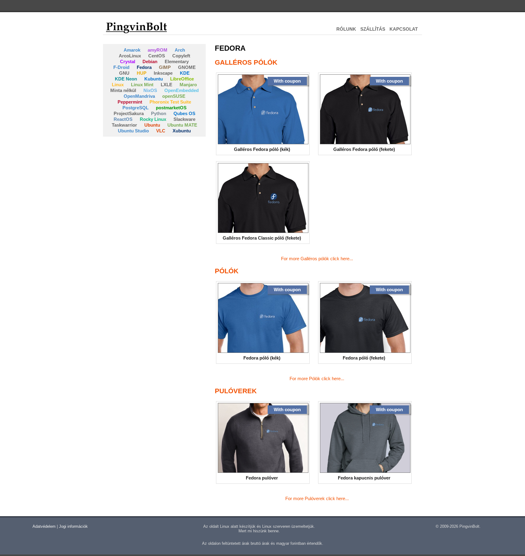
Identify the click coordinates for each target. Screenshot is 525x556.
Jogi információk (73, 526)
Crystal (127, 61)
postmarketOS (171, 107)
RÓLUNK (346, 29)
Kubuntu (153, 78)
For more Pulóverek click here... (317, 498)
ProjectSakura (129, 113)
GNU (124, 73)
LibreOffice (182, 78)
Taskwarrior (124, 125)
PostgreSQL (135, 107)
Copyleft (181, 55)
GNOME (187, 67)
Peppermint (130, 101)
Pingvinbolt (136, 27)
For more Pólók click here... (317, 378)
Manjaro (188, 84)
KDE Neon (126, 78)
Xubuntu (182, 130)
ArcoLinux (130, 55)
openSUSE (173, 96)
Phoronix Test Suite (170, 101)
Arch (180, 50)
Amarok (132, 50)
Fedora (144, 67)
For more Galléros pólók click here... (317, 258)
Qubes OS (184, 113)
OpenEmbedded (181, 90)
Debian (149, 61)
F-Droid (121, 67)
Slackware (184, 119)
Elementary (177, 61)
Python (158, 113)
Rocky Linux (153, 119)
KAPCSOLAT (403, 29)
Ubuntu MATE (182, 125)
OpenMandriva (139, 96)
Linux (118, 84)
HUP (141, 73)
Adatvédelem (44, 526)
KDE (185, 73)
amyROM (157, 50)
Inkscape (163, 73)
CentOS (156, 55)
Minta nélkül (123, 90)
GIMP (165, 67)
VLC (160, 130)
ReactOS (123, 119)
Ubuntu (152, 125)
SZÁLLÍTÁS (372, 29)
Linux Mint (142, 84)
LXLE (166, 84)
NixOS (150, 90)
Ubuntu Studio (133, 130)
